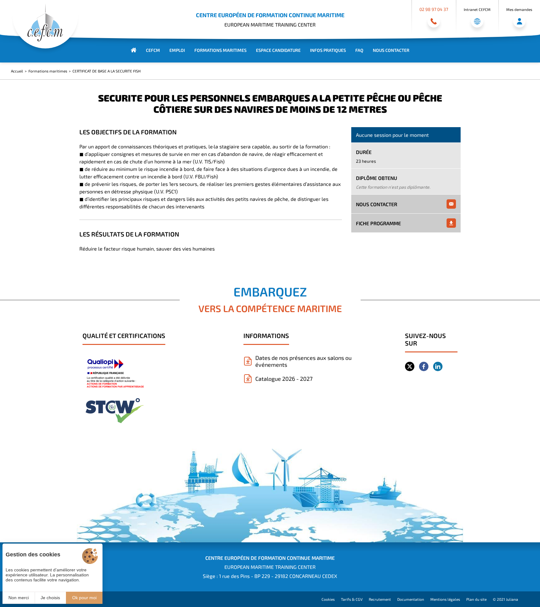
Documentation (410, 599)
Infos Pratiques (328, 50)
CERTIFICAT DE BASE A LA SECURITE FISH (106, 71)
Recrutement (380, 599)
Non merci (18, 597)
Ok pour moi (84, 597)
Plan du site (476, 599)
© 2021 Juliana (505, 599)
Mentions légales (445, 599)
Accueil (17, 71)
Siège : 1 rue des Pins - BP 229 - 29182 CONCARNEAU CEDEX (270, 576)
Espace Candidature (278, 50)
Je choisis (50, 597)
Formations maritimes (220, 50)
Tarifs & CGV (351, 599)
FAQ (359, 50)
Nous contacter (391, 50)
